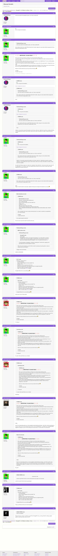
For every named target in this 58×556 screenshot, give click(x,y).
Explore (13, 1)
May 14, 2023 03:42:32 (7, 471)
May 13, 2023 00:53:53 (7, 53)
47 (49, 10)
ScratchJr (46, 554)
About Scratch (4, 553)
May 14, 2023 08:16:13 (7, 484)
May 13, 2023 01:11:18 (7, 77)
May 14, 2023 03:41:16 (7, 431)
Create (9, 1)
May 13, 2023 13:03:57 (7, 359)
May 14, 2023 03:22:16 (7, 398)
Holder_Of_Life (6, 400)
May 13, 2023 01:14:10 (7, 103)
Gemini (27, 268)
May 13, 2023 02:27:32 (7, 274)
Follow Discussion (52, 8)
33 (43, 10)
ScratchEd (47, 553)
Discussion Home (6, 6)
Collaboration (12, 10)
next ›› (54, 10)
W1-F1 (5, 486)
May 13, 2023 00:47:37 (7, 39)
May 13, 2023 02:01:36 (7, 224)
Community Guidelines (17, 553)
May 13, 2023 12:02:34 (7, 298)
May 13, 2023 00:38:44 (7, 13)
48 (50, 10)
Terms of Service (37, 553)
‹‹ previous (34, 10)
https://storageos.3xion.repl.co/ (20, 86)
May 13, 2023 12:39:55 (7, 325)
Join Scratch (48, 1)
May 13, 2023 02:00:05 (7, 190)
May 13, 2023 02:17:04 (7, 255)
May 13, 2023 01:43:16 (7, 136)
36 (46, 10)
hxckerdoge (6, 300)
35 (45, 10)
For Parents (4, 554)
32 (42, 10)
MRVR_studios (6, 510)
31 (41, 10)
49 (51, 10)
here (47, 239)
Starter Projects (26, 553)
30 (40, 10)
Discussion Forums (6, 10)
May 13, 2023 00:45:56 (7, 26)
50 (52, 10)
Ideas (18, 1)
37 (47, 10)
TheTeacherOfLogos (7, 15)
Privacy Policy (36, 554)
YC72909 (5, 28)
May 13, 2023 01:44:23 (7, 171)
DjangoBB (52, 527)
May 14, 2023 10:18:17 (7, 508)
